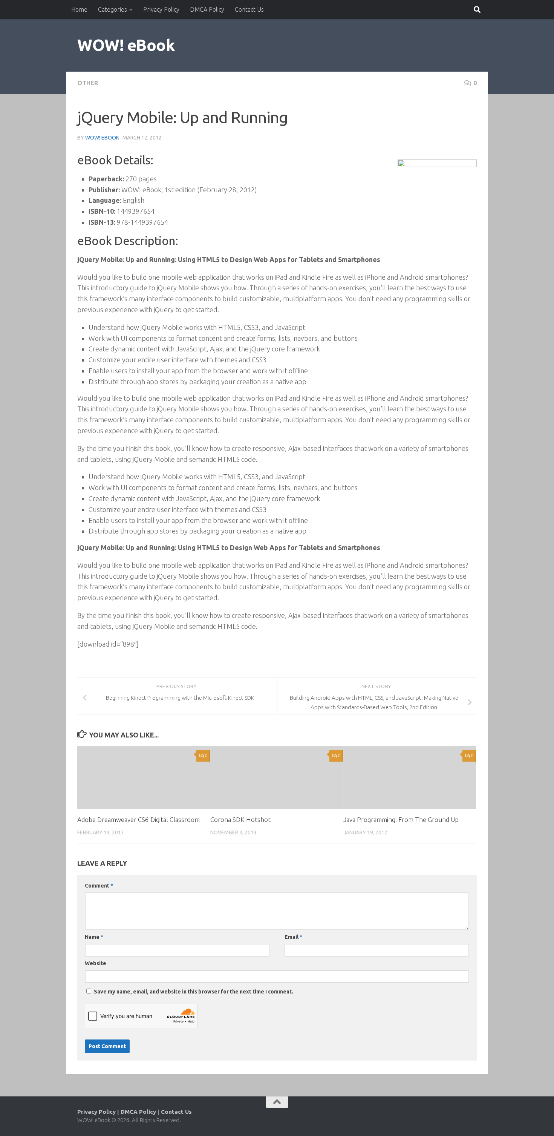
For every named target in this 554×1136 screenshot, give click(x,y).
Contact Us (249, 9)
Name (94, 937)
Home (79, 9)
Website (95, 963)
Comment (99, 886)
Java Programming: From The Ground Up (401, 819)
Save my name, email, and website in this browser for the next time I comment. (193, 992)
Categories (112, 9)
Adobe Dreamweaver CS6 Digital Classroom (138, 819)
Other (87, 83)
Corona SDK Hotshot (240, 819)
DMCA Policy (207, 9)
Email (293, 937)
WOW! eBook (126, 45)
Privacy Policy (161, 9)
